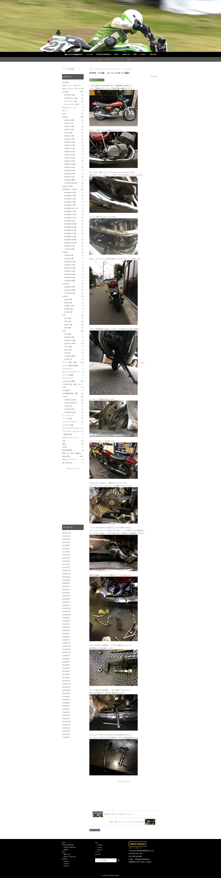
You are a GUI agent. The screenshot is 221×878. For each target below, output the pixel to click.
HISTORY (66, 866)
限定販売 (65, 849)
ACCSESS (64, 859)
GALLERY (98, 854)
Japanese (95, 80)
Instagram (99, 849)
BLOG (63, 852)
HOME (63, 842)
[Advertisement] (123, 795)
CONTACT (66, 863)
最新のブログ (67, 854)
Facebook (99, 845)
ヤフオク (97, 852)
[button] (79, 69)
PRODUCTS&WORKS (68, 845)
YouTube (99, 847)
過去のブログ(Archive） (69, 856)
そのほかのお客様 (95, 830)
